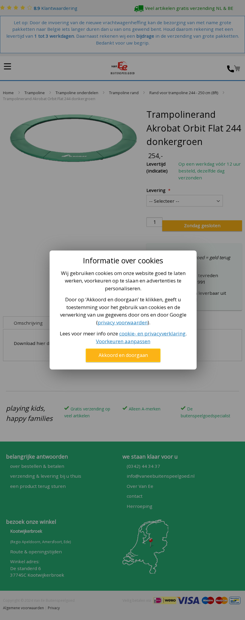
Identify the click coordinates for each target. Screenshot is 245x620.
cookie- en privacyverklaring (152, 333)
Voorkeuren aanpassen (123, 341)
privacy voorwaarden (123, 322)
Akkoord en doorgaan (123, 355)
